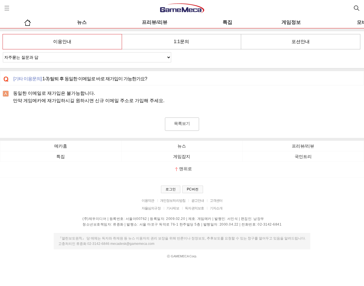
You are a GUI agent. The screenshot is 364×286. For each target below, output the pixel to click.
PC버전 (192, 189)
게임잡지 (181, 156)
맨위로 (185, 168)
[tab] (62, 41)
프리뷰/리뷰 (154, 22)
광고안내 (197, 201)
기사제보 (172, 208)
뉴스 (82, 22)
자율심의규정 (151, 208)
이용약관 (148, 201)
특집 (227, 22)
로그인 (171, 189)
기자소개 (216, 208)
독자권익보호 (194, 208)
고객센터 (216, 201)
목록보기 (182, 123)
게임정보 (291, 22)
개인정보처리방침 (172, 201)
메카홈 (60, 146)
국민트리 (303, 156)
